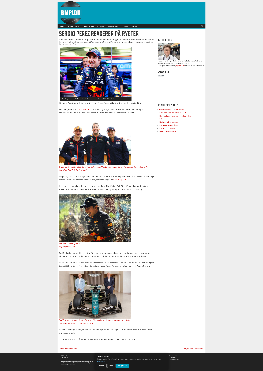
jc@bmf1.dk (180, 66)
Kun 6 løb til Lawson (167, 128)
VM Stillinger (113, 26)
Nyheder (62, 26)
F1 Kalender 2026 (88, 26)
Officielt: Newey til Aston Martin (171, 109)
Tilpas (111, 366)
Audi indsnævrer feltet (167, 131)
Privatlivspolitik (173, 356)
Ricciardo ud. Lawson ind (168, 122)
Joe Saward (84, 109)
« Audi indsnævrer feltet (68, 349)
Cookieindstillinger (174, 359)
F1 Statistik (125, 26)
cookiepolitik (101, 361)
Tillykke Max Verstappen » (193, 349)
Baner (134, 26)
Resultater (101, 26)
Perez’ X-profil (119, 179)
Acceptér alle (122, 366)
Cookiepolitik (172, 357)
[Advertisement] (132, 11)
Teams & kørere (73, 26)
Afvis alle (102, 366)
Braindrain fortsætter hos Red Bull (172, 113)
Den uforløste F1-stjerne (168, 125)
